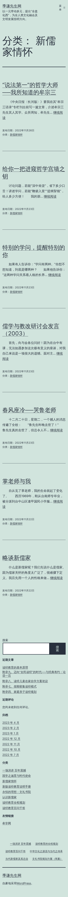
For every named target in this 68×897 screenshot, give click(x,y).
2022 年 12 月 (11, 738)
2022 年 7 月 (10, 754)
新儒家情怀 (16, 134)
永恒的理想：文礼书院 (16, 791)
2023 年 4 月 (10, 722)
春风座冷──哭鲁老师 (29, 409)
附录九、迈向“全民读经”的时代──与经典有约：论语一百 (34, 673)
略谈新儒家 (16, 557)
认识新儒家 (9, 797)
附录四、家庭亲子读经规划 (19, 691)
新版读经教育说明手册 (16, 786)
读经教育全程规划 (13, 802)
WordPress (24, 883)
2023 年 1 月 (10, 733)
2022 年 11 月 (11, 744)
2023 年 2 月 (10, 728)
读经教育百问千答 (13, 808)
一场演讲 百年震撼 (14, 770)
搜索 (5, 640)
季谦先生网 (11, 6)
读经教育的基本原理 (15, 667)
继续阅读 (50, 196)
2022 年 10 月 (11, 749)
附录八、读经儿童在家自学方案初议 (25, 681)
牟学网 (6, 823)
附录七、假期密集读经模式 (19, 686)
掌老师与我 (16, 481)
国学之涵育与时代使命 (16, 775)
